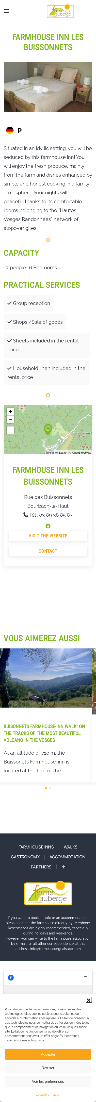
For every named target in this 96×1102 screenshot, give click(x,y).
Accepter (48, 1054)
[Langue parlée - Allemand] (10, 130)
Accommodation (67, 856)
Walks (71, 847)
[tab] (46, 788)
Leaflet (62, 452)
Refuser (48, 1068)
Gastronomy (25, 856)
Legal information (48, 1094)
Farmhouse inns (35, 847)
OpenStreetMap (81, 452)
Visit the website (48, 535)
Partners (41, 867)
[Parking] (19, 130)
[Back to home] (60, 11)
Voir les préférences (48, 1081)
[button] (88, 999)
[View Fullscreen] (10, 430)
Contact (48, 551)
